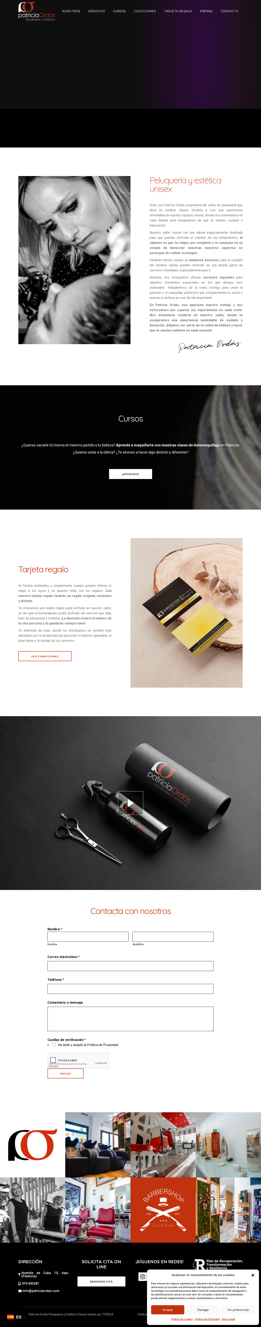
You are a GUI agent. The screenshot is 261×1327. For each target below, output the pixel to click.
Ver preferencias (238, 1310)
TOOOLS (107, 1314)
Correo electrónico (64, 957)
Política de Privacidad (207, 1319)
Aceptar (168, 1310)
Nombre (52, 944)
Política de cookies (182, 1319)
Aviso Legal (228, 1319)
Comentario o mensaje (65, 1002)
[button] (253, 1275)
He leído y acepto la (88, 1045)
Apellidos (138, 944)
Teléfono (56, 980)
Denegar (203, 1310)
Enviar (65, 1073)
